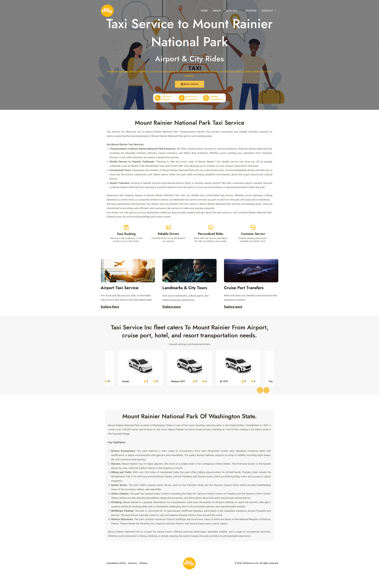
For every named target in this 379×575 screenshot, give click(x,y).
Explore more (171, 307)
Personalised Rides (210, 234)
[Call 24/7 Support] (158, 98)
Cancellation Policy (116, 563)
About (217, 10)
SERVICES (231, 10)
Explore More (110, 307)
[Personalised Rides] (210, 227)
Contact (267, 10)
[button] (238, 11)
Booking (251, 10)
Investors (132, 563)
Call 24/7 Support (167, 98)
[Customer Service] (252, 227)
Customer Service (253, 234)
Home (204, 10)
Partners (143, 563)
